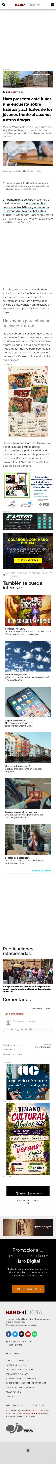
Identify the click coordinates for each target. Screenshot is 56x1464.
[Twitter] (15, 1334)
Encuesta (35, 573)
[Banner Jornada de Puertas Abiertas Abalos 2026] (28, 435)
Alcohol (11, 573)
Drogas (22, 573)
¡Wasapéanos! (14, 1392)
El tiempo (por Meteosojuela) (23, 1379)
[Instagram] (21, 1334)
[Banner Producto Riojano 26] (28, 86)
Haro (9, 92)
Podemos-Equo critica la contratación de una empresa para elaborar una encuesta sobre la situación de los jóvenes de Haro (27, 186)
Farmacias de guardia (18, 1374)
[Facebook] (8, 1334)
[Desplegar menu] (52, 4)
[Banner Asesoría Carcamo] (28, 1098)
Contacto (11, 1396)
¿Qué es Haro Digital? (18, 1361)
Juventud (12, 576)
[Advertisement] (28, 39)
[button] (28, 1450)
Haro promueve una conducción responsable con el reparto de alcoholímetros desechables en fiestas (27, 989)
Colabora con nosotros (20, 1387)
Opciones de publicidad (19, 1370)
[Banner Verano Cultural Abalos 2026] (28, 1172)
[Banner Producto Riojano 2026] (28, 1234)
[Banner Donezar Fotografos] (28, 1211)
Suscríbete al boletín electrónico (26, 1383)
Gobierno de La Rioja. (26, 1416)
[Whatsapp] (34, 1334)
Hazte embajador (16, 1365)
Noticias (18, 92)
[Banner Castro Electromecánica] (28, 527)
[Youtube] (28, 1334)
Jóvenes (47, 573)
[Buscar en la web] (3, 4)
